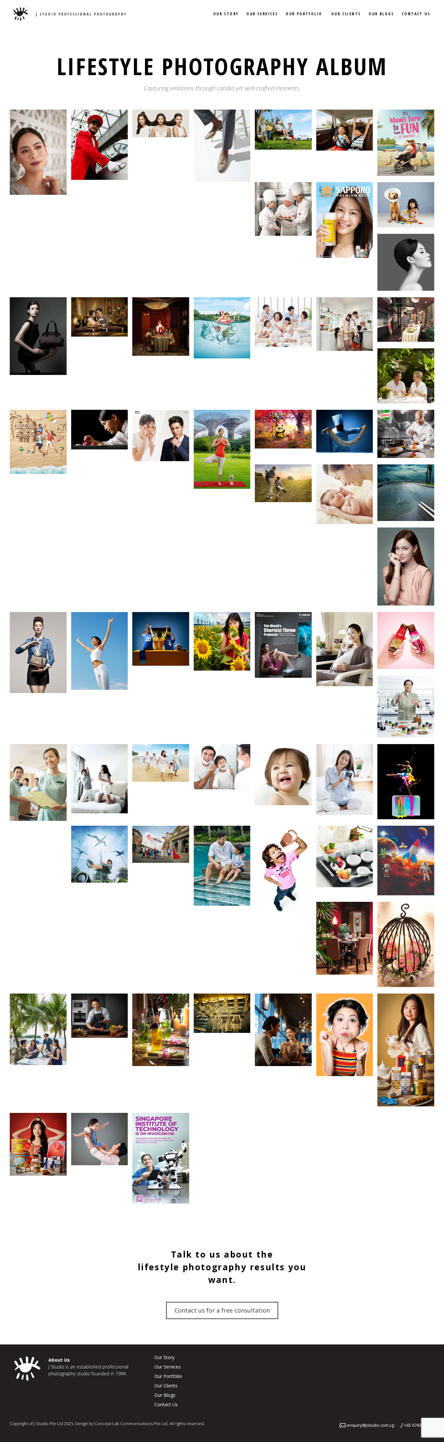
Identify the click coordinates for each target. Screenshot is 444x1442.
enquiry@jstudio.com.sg (370, 1425)
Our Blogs (381, 14)
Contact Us (416, 14)
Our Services (262, 14)
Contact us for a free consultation (222, 1310)
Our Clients (346, 14)
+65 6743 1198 (417, 1425)
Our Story (226, 14)
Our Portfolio (304, 14)
